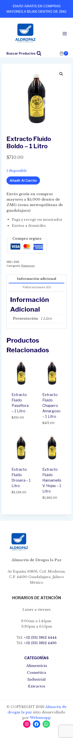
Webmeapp (40, 718)
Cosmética (36, 673)
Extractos (27, 265)
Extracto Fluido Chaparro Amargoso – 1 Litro (51, 406)
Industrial (36, 679)
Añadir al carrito (23, 180)
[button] (61, 74)
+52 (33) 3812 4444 (40, 637)
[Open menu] (66, 33)
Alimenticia (36, 666)
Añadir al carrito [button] (19, 427)
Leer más (19, 504)
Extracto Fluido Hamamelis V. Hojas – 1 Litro (51, 480)
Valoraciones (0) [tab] (37, 287)
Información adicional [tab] (36, 279)
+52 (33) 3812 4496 (40, 643)
